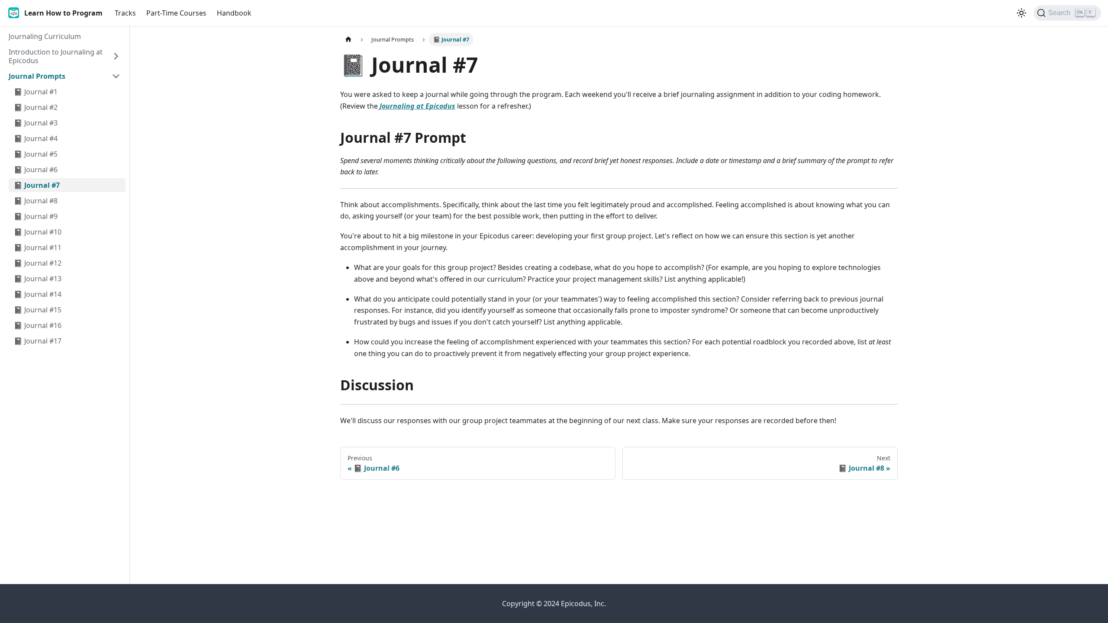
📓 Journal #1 (36, 91)
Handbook (234, 13)
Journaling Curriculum (45, 36)
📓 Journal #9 (36, 216)
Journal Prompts (37, 76)
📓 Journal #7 (37, 185)
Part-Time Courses (176, 13)
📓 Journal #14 (37, 294)
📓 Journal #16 (37, 325)
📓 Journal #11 (37, 247)
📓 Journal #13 (37, 278)
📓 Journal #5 (36, 154)
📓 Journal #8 (36, 201)
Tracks (125, 13)
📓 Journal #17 (37, 341)
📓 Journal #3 (36, 123)
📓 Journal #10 (37, 232)
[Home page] (348, 39)
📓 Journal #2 (36, 107)
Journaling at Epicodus (417, 106)
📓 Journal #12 (37, 263)
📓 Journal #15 (37, 310)
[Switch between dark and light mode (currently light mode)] (1021, 13)
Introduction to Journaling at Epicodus (56, 56)
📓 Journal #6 (36, 169)
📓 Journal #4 (36, 138)
